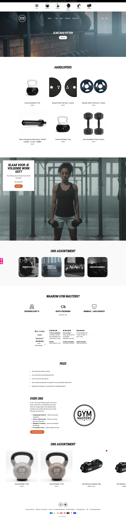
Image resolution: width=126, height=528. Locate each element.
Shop (49, 18)
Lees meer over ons (37, 432)
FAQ (61, 18)
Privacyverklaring (30, 509)
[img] (40, 341)
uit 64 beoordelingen (39, 344)
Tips (56, 18)
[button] (47, 335)
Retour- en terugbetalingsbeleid (57, 509)
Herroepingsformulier (95, 509)
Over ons (75, 18)
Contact (67, 18)
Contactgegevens (80, 509)
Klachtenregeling (70, 509)
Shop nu (63, 37)
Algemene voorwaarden (41, 509)
